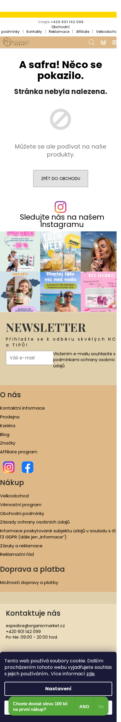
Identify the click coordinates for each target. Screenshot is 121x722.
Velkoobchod (108, 31)
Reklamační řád (17, 554)
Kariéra (7, 426)
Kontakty (34, 31)
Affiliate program (18, 452)
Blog (4, 434)
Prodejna (9, 417)
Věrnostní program (20, 505)
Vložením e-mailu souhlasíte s (85, 360)
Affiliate (82, 31)
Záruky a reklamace (21, 546)
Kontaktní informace (22, 408)
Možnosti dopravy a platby (29, 582)
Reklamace (59, 31)
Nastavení (58, 688)
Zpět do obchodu (60, 178)
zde (90, 673)
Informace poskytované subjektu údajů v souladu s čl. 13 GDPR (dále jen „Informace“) (58, 534)
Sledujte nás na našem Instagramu (62, 220)
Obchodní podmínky (22, 513)
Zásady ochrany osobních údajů (35, 522)
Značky (7, 443)
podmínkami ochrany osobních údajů (85, 362)
